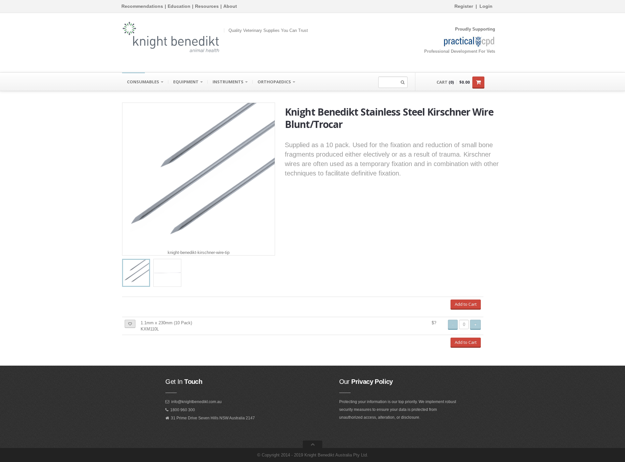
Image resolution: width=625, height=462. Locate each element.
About (230, 6)
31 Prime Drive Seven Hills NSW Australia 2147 (213, 418)
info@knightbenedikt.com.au (196, 401)
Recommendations (142, 6)
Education (179, 6)
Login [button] (486, 6)
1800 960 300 (182, 410)
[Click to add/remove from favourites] (130, 324)
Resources (207, 6)
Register (463, 6)
